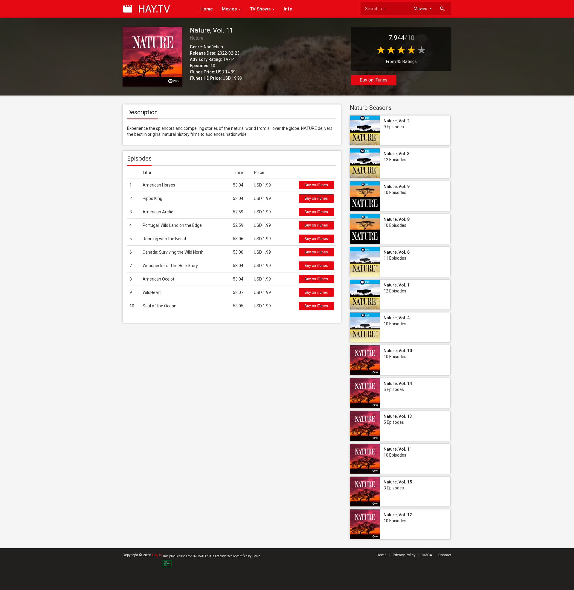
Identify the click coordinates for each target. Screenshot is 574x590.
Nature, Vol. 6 (397, 252)
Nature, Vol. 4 (397, 317)
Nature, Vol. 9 (397, 186)
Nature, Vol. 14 (398, 383)
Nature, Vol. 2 (397, 120)
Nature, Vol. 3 (397, 153)
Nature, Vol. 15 (398, 482)
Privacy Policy (404, 555)
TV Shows (261, 9)
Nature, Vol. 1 (397, 285)
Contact (444, 555)
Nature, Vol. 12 (398, 514)
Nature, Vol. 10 (398, 350)
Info (288, 9)
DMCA (427, 555)
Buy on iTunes (373, 80)
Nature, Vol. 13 (398, 416)
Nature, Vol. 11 (398, 449)
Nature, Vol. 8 (397, 219)
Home (206, 9)
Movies (230, 9)
